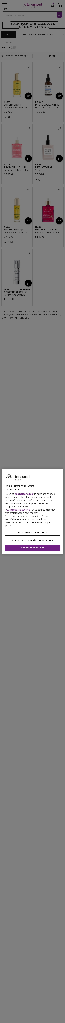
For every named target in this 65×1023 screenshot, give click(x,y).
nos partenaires (24, 494)
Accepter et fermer (32, 547)
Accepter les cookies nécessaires (32, 540)
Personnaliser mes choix (32, 532)
